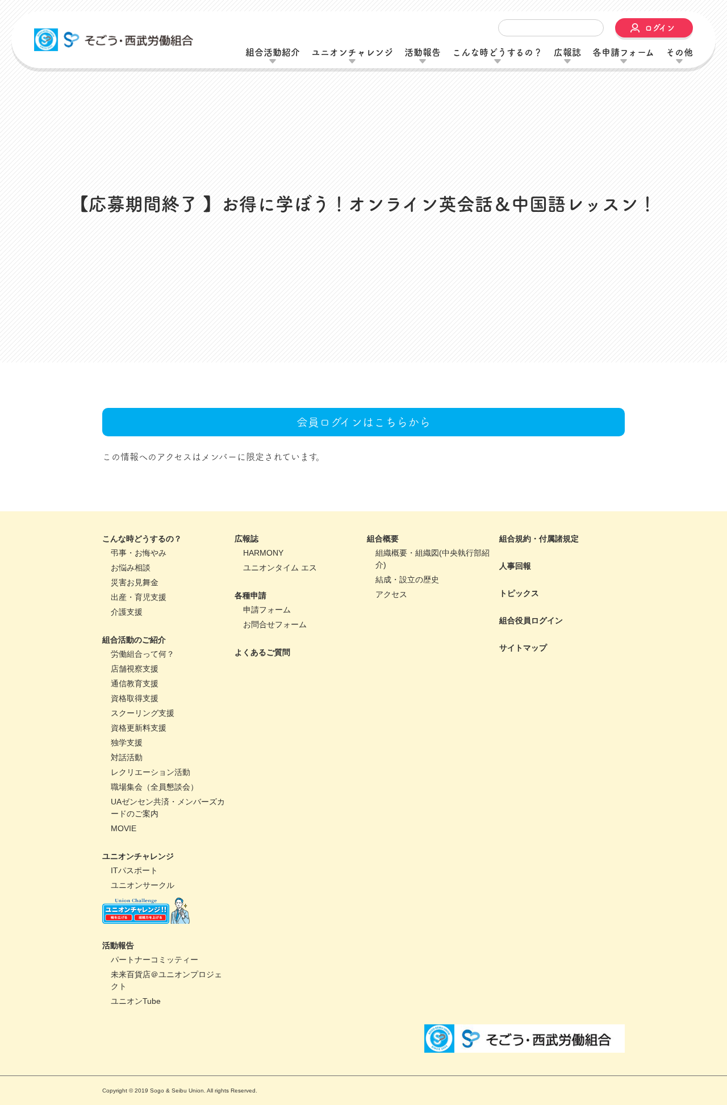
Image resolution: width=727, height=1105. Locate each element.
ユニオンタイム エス (280, 646)
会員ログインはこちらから (363, 501)
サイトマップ (523, 726)
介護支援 (127, 690)
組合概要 (383, 617)
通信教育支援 (134, 762)
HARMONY (263, 631)
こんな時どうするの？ (142, 617)
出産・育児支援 (138, 676)
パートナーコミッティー (154, 1039)
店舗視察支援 (134, 747)
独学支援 (127, 821)
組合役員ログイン (531, 699)
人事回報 (515, 644)
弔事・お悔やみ (138, 631)
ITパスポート (134, 949)
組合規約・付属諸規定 (539, 617)
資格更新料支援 (138, 806)
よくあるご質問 (262, 731)
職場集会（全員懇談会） (154, 865)
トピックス (519, 672)
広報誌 (246, 617)
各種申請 (250, 674)
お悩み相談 (131, 646)
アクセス (391, 673)
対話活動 (127, 836)
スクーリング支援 (142, 792)
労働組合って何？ (142, 732)
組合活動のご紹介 (134, 718)
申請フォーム (267, 688)
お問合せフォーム (275, 703)
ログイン (660, 28)
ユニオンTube (136, 1080)
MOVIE (123, 907)
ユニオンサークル (142, 964)
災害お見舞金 (134, 661)
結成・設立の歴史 (407, 658)
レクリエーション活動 (150, 851)
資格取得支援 (134, 777)
